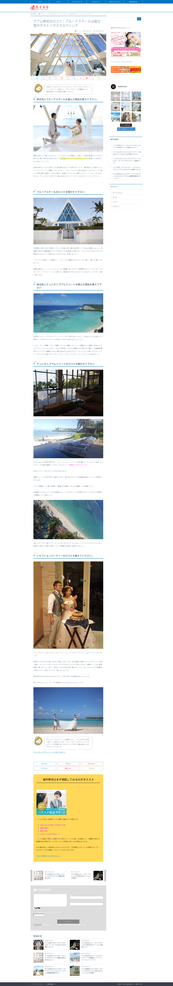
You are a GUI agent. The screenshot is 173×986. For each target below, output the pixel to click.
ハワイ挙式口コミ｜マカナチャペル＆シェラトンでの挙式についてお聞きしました (127, 147)
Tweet (45, 764)
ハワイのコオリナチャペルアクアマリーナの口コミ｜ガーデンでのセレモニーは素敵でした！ (127, 161)
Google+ (92, 764)
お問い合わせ (133, 2)
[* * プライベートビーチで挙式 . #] (126, 106)
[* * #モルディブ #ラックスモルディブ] (115, 106)
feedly (92, 768)
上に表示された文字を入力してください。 (49, 913)
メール (72, 902)
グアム (58, 2)
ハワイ (40, 2)
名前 (71, 895)
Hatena (45, 768)
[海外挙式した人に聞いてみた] (39, 7)
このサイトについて (114, 2)
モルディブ (95, 2)
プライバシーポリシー (38, 984)
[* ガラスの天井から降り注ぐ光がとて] (136, 117)
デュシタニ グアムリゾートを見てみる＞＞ (49, 752)
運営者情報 (50, 984)
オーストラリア (77, 2)
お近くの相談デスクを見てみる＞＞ (48, 856)
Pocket (68, 768)
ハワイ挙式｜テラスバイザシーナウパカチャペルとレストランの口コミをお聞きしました (127, 168)
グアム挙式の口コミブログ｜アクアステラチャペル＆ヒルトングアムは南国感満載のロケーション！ (127, 176)
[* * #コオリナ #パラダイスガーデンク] (115, 117)
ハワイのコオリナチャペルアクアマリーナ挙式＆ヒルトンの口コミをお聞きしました (127, 153)
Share (69, 764)
